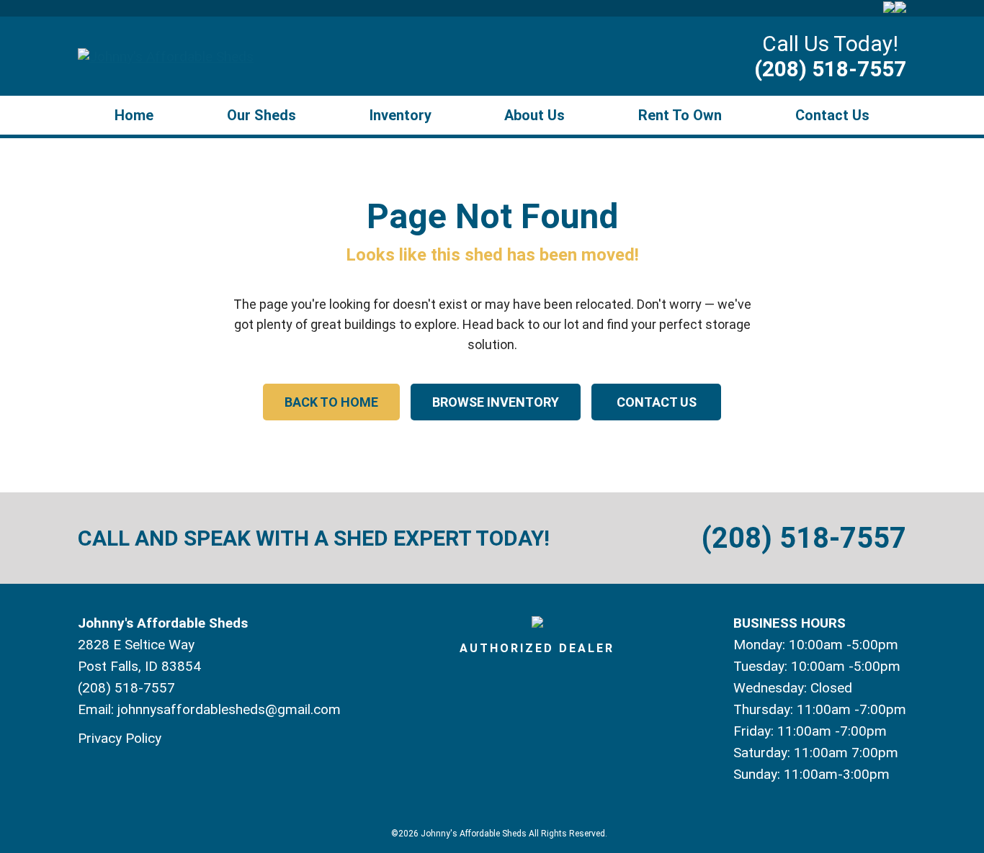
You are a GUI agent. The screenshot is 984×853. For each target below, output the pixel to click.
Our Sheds (261, 115)
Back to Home (331, 402)
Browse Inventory (495, 402)
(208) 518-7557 (830, 68)
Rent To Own (680, 115)
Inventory (400, 115)
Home (134, 115)
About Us (534, 115)
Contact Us (832, 115)
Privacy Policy (119, 738)
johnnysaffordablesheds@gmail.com (229, 709)
